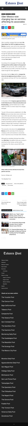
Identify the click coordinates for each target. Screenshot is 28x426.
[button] (2, 8)
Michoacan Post (7, 375)
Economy (5, 271)
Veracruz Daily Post (8, 412)
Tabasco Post (6, 309)
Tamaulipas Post (7, 383)
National (13, 14)
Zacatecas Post (7, 416)
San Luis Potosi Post (8, 379)
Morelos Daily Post (8, 359)
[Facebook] (2, 27)
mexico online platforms (18, 183)
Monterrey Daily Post (8, 334)
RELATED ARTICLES (6, 210)
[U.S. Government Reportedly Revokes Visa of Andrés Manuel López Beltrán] (5, 224)
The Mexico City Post (8, 350)
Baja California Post (8, 305)
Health (3, 286)
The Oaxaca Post (7, 318)
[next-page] (5, 238)
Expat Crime (6, 279)
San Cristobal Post (8, 322)
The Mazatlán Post (8, 342)
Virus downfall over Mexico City (6, 203)
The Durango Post (7, 346)
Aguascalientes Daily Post (10, 363)
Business (7, 11)
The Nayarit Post (7, 395)
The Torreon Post (7, 408)
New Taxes (4, 185)
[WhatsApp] (12, 27)
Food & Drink (8, 14)
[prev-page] (2, 238)
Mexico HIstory (6, 281)
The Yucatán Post (7, 297)
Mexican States (5, 264)
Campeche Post (7, 314)
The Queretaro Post (8, 387)
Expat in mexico (6, 277)
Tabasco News (4, 260)
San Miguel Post (7, 367)
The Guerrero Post (8, 330)
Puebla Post (5, 404)
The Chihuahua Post (8, 391)
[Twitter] (6, 27)
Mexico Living (4, 275)
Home (2, 11)
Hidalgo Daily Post (7, 371)
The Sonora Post (7, 399)
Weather (5, 284)
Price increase (10, 185)
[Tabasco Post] (14, 3)
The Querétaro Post (8, 326)
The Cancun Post (7, 301)
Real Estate (4, 266)
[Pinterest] (9, 27)
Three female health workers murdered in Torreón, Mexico (22, 204)
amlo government (9, 183)
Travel (2, 273)
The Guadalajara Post (9, 338)
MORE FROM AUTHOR (18, 210)
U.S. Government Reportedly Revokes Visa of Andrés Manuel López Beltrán (17, 224)
